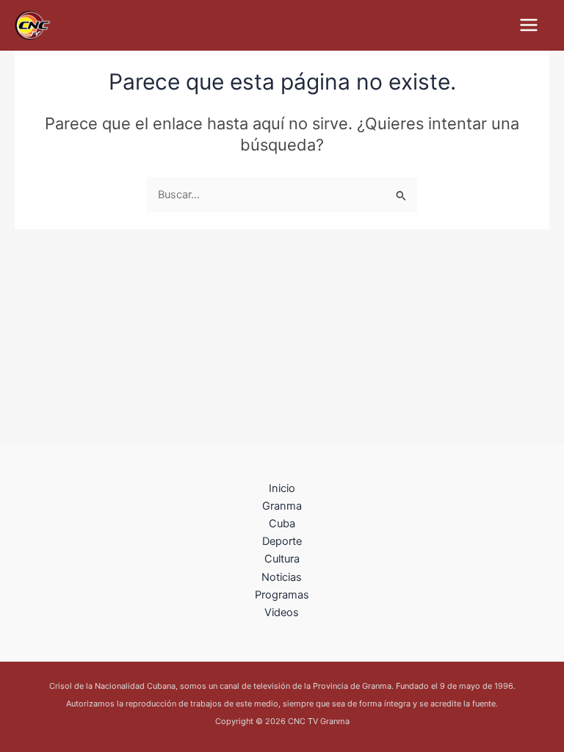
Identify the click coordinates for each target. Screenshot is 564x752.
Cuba (282, 523)
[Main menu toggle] (528, 25)
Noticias (281, 577)
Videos (281, 612)
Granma (282, 506)
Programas (282, 594)
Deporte (282, 541)
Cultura (282, 558)
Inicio (282, 488)
